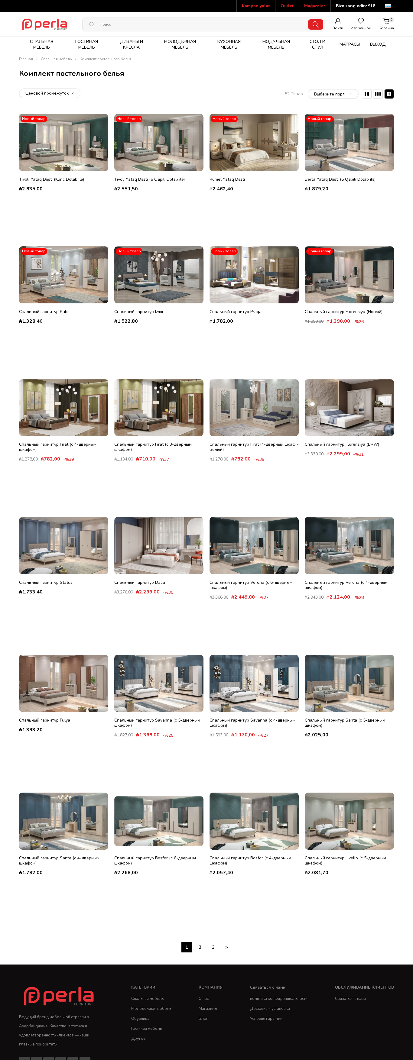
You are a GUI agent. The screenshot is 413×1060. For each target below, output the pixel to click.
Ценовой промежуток (47, 93)
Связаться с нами (350, 998)
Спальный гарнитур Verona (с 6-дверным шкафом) (251, 585)
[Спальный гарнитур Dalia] (158, 545)
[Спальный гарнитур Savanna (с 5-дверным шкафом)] (158, 683)
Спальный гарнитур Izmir (139, 311)
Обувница (140, 1018)
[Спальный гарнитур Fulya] (63, 683)
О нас (204, 998)
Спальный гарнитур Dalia (139, 582)
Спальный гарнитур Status (46, 582)
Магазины (208, 1008)
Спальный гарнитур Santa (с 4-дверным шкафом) (59, 860)
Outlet (287, 6)
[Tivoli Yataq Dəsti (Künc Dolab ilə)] (63, 142)
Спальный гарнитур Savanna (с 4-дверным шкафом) (252, 723)
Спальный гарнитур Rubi (43, 311)
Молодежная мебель (151, 1008)
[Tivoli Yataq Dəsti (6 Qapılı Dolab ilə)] (158, 142)
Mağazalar (314, 6)
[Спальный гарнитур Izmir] (158, 274)
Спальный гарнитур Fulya (44, 720)
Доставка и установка (270, 1008)
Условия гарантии (266, 1018)
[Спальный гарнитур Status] (63, 545)
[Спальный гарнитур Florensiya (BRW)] (349, 407)
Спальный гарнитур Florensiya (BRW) (342, 444)
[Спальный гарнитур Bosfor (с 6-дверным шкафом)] (158, 821)
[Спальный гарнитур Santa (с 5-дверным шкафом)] (349, 683)
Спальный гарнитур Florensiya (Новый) (343, 311)
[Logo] (60, 996)
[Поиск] (315, 24)
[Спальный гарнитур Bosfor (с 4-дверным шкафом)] (254, 821)
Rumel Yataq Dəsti (227, 179)
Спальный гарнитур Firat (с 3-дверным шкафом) (153, 447)
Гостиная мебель (146, 1028)
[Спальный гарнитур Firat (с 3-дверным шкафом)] (158, 407)
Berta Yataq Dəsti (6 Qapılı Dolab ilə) (340, 179)
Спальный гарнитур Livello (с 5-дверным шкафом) (345, 860)
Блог (203, 1018)
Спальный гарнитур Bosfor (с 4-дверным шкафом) (250, 860)
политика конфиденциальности (278, 998)
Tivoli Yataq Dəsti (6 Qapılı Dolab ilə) (149, 179)
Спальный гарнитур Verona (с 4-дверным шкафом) (346, 585)
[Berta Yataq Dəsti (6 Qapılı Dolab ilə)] (349, 142)
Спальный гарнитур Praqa (236, 311)
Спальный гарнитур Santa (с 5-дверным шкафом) (345, 723)
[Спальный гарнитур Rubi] (63, 274)
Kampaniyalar (256, 6)
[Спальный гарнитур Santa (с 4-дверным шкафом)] (63, 821)
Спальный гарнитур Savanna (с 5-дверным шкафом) (157, 723)
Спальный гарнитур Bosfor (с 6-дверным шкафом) (155, 860)
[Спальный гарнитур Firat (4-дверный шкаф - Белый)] (254, 407)
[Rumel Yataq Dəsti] (254, 142)
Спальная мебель (147, 998)
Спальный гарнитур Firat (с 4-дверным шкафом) (57, 447)
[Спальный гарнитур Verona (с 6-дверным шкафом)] (254, 545)
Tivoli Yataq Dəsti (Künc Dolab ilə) (51, 179)
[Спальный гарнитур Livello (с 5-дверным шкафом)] (349, 821)
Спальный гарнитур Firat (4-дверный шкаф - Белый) (254, 447)
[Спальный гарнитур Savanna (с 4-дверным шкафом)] (254, 683)
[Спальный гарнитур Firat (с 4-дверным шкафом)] (63, 407)
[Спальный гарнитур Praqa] (254, 274)
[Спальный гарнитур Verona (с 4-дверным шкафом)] (349, 545)
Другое (138, 1038)
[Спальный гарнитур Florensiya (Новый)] (349, 274)
